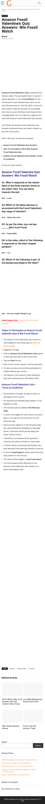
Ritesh (4, 36)
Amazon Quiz (21, 668)
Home (3, 9)
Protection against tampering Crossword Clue (19, 760)
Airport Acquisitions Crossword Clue (16, 775)
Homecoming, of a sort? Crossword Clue (17, 766)
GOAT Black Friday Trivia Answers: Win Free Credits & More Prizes (12, 701)
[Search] (39, 3)
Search (4, 742)
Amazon (12, 668)
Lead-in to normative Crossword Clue (16, 763)
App (12, 346)
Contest (4, 16)
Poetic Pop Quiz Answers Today (29, 727)
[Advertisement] (22, 67)
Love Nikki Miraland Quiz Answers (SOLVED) (32, 700)
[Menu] (3, 3)
